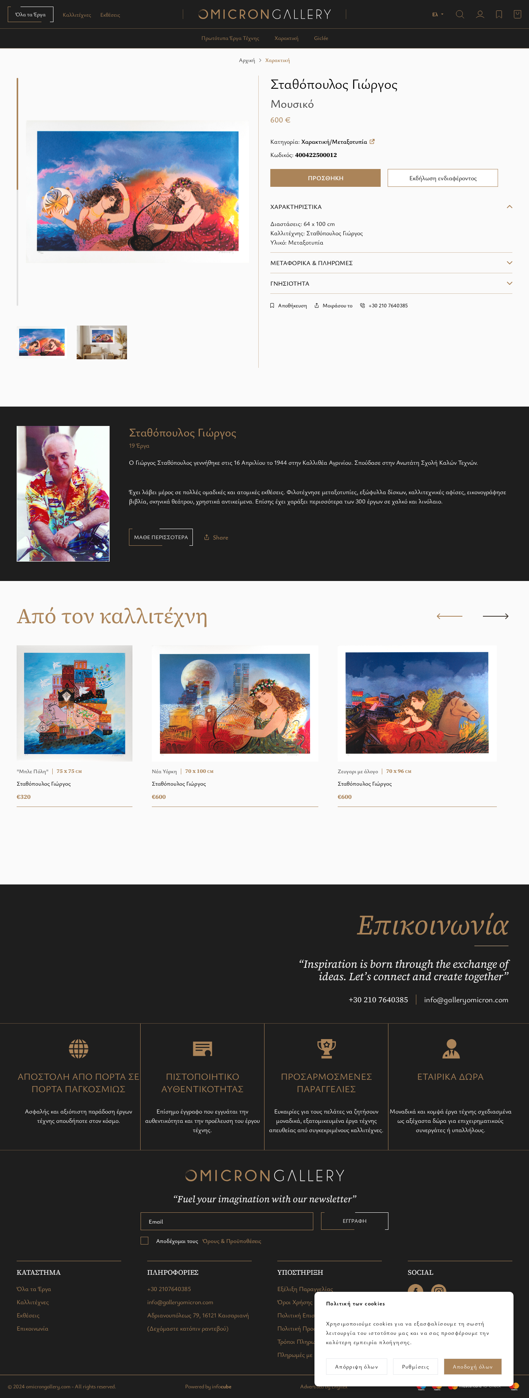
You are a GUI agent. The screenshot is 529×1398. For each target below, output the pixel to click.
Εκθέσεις (110, 14)
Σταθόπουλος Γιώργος (333, 83)
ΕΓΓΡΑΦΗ (355, 1220)
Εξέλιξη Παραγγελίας (305, 1288)
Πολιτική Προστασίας (306, 1328)
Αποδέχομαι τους (208, 1241)
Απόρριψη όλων (356, 1366)
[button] (438, 14)
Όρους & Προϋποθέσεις (231, 1241)
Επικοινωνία (32, 1328)
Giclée (321, 37)
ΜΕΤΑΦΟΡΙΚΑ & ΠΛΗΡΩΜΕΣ (311, 263)
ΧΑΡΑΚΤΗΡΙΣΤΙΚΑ (296, 206)
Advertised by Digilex (323, 1386)
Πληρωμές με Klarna (304, 1354)
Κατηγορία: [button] (318, 141)
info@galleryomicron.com (466, 999)
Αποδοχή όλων (473, 1366)
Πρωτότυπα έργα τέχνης (230, 37)
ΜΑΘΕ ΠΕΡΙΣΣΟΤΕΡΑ (161, 537)
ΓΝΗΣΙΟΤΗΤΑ (289, 283)
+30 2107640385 (169, 1288)
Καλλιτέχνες (77, 14)
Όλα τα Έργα (30, 14)
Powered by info (208, 1386)
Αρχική (247, 60)
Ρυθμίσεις (415, 1366)
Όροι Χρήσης (295, 1302)
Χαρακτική (287, 37)
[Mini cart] (517, 14)
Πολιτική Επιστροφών (306, 1315)
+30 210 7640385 (378, 999)
